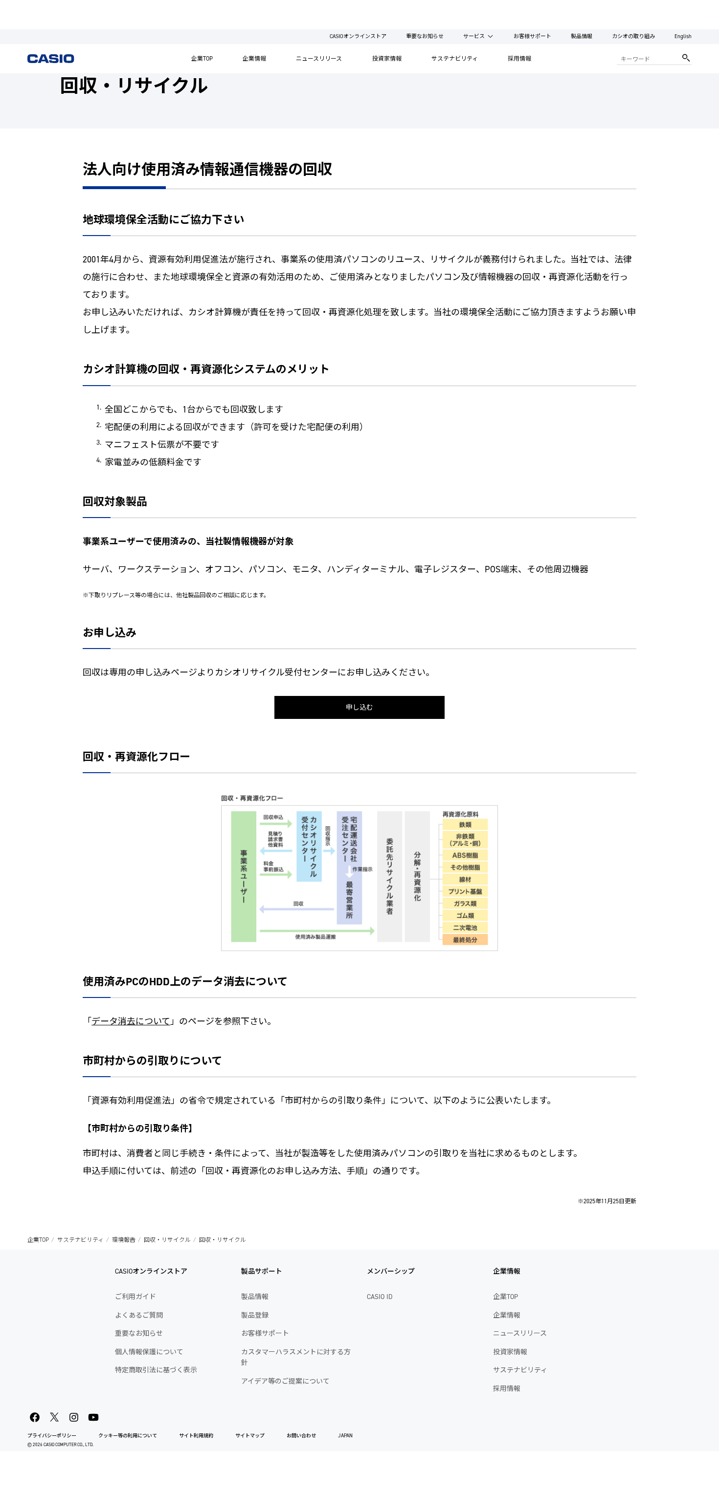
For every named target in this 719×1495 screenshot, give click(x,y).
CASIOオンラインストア (358, 36)
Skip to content (26, 7)
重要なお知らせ (425, 36)
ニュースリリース (319, 59)
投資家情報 (387, 59)
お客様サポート (532, 36)
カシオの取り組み (633, 36)
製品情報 (581, 36)
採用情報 (519, 59)
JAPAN (345, 1435)
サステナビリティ (454, 59)
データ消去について (130, 1021)
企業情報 (254, 59)
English (683, 36)
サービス (474, 36)
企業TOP (202, 59)
